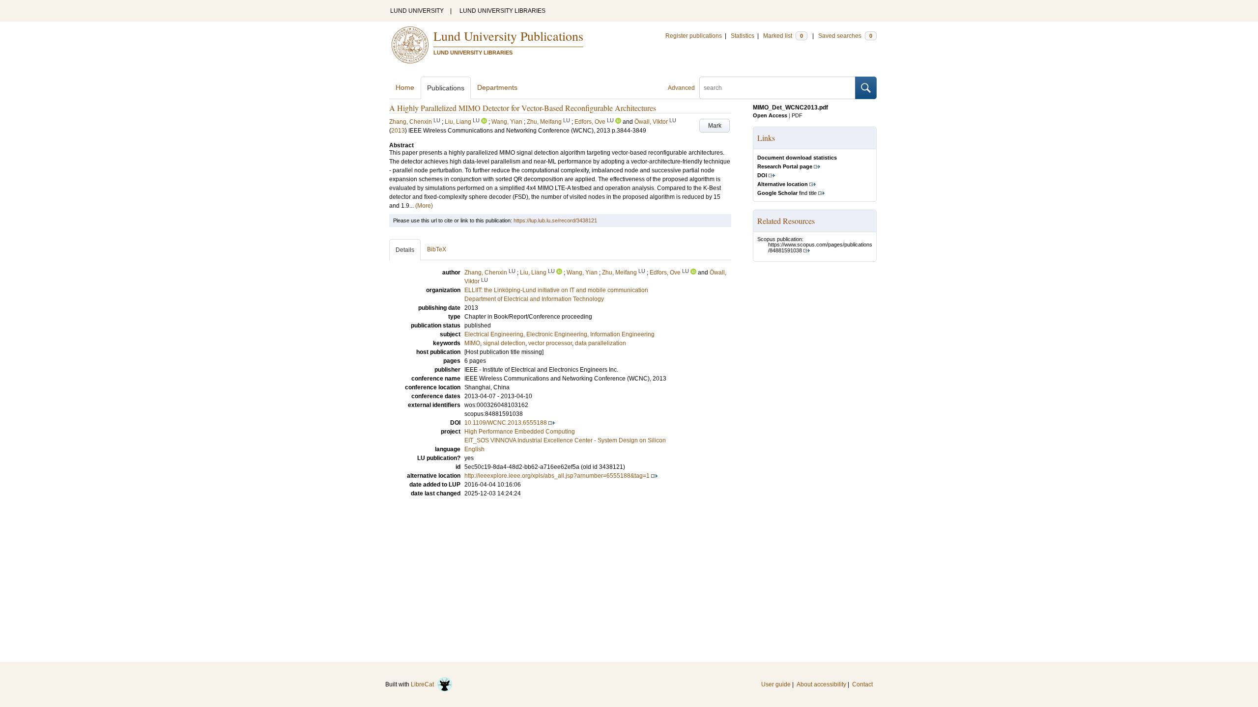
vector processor (550, 343)
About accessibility (821, 684)
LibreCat (424, 684)
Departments (497, 87)
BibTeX (436, 249)
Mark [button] (714, 125)
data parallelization (600, 343)
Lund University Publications (508, 35)
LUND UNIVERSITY (417, 10)
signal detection (504, 343)
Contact (862, 684)
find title (787, 193)
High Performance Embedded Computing (519, 431)
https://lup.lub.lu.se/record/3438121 (555, 220)
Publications (445, 88)
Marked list (783, 35)
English (474, 449)
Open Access (770, 115)
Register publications (693, 35)
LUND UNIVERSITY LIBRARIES (502, 10)
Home (405, 87)
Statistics (742, 35)
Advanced (681, 87)
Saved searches (845, 35)
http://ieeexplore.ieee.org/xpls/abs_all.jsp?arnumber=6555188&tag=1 (557, 475)
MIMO (472, 343)
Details (405, 249)
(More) (424, 205)
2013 (398, 130)
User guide (776, 684)
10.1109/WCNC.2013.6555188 (505, 422)
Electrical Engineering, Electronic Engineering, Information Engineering (559, 334)
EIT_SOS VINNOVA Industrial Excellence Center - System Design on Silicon (565, 440)
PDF (797, 115)
